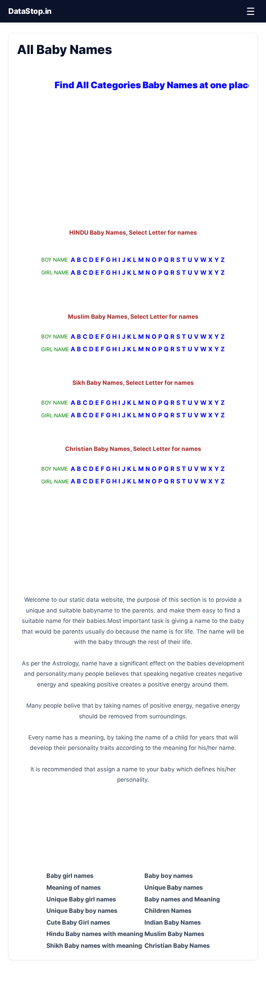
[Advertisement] (133, 161)
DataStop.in (30, 11)
